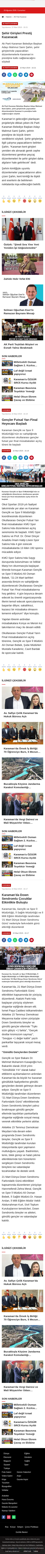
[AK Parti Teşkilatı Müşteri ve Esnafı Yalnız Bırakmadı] (22, 329)
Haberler (9, 17)
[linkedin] (26, 75)
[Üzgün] (40, 197)
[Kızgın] (25, 197)
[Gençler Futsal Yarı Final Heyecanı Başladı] (22, 476)
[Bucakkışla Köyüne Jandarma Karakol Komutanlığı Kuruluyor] (22, 768)
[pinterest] (31, 75)
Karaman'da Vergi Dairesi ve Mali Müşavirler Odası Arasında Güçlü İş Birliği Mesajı (21, 821)
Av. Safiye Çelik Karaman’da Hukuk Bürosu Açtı (21, 715)
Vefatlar (5, 1490)
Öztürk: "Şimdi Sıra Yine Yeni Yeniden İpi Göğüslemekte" (21, 246)
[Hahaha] (30, 197)
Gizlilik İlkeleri (22, 1532)
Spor (26, 1465)
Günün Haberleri (24, 1472)
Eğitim (27, 1453)
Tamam (35, 1551)
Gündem (28, 1457)
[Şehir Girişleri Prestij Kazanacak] (22, 91)
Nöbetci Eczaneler (10, 1507)
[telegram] (20, 75)
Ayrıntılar (27, 1551)
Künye (13, 1527)
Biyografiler (7, 1486)
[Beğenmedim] (19, 197)
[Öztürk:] (22, 229)
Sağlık (27, 1461)
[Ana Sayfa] (3, 17)
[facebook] (4, 75)
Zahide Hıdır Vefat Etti (17, 278)
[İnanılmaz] (35, 197)
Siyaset (7, 1465)
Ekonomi (7, 1457)
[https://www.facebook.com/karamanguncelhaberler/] (3, 1517)
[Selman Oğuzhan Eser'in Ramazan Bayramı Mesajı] (22, 295)
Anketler (5, 1496)
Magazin (7, 1461)
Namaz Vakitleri (8, 1511)
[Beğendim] (4, 197)
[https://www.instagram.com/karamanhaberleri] (8, 1517)
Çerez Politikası (31, 1527)
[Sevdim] (14, 197)
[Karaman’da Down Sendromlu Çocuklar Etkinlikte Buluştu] (22, 958)
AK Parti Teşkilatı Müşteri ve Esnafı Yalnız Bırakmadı (21, 346)
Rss (6, 1527)
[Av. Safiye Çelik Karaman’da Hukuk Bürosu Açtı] (22, 698)
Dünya (6, 1453)
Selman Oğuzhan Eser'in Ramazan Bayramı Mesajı (19, 312)
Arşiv (19, 1476)
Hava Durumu (8, 1499)
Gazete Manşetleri (9, 1503)
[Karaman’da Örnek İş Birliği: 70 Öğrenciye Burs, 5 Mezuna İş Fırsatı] (22, 733)
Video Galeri (7, 1476)
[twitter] (9, 75)
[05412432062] (14, 1517)
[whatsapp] (15, 75)
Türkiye (7, 1468)
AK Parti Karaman (20, 17)
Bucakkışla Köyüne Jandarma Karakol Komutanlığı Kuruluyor (22, 786)
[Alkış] (9, 197)
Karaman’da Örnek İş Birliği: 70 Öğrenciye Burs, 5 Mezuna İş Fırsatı (21, 750)
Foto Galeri (6, 1472)
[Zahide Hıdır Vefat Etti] (22, 264)
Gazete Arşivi (22, 1479)
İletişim (20, 1527)
